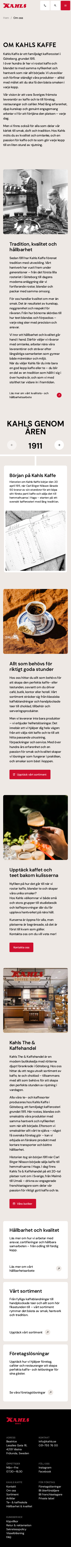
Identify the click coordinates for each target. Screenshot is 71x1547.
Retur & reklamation (18, 1525)
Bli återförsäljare (49, 1490)
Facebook (45, 1471)
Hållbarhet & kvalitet (19, 1506)
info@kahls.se (47, 1441)
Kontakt (11, 1486)
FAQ (8, 1537)
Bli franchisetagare (50, 1494)
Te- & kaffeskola (16, 1502)
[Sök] (55, 5)
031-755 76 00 (48, 1445)
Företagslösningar (50, 1486)
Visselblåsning (15, 1533)
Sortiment (12, 1494)
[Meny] (65, 5)
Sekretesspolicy (16, 1529)
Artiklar (10, 1498)
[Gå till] (45, 5)
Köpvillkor (12, 1521)
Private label (46, 1498)
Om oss (11, 1490)
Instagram (45, 1467)
